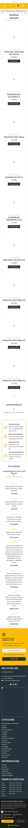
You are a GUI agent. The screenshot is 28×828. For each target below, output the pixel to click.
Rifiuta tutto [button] (20, 821)
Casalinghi (4, 727)
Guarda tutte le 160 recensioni (14, 476)
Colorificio (4, 753)
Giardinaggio (5, 746)
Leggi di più (12, 808)
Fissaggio (4, 734)
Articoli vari (5, 740)
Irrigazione (4, 736)
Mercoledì (4, 787)
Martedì (3, 785)
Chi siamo (4, 765)
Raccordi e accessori (7, 729)
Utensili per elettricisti (21, 11)
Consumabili (5, 732)
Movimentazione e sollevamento (10, 723)
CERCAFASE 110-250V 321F (14, 260)
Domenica (4, 795)
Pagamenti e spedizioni (7, 775)
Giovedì (3, 789)
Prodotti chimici (6, 755)
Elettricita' (4, 744)
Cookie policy (5, 771)
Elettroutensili (5, 751)
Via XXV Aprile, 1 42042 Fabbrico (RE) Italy (14, 676)
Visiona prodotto (14, 61)
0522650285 (9, 678)
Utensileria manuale (10, 11)
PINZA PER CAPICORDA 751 (14, 381)
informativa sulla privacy (17, 654)
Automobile (5, 757)
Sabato (3, 793)
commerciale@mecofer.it (13, 680)
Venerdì (3, 791)
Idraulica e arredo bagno (8, 738)
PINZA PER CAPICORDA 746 (14, 300)
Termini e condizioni (7, 773)
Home (2, 11)
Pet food (4, 725)
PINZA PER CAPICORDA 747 (14, 340)
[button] (14, 825)
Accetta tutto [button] (7, 821)
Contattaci (4, 767)
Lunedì (3, 783)
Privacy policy (5, 769)
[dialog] (14, 813)
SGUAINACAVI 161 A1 (14, 177)
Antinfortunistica (6, 742)
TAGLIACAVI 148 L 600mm (14, 137)
